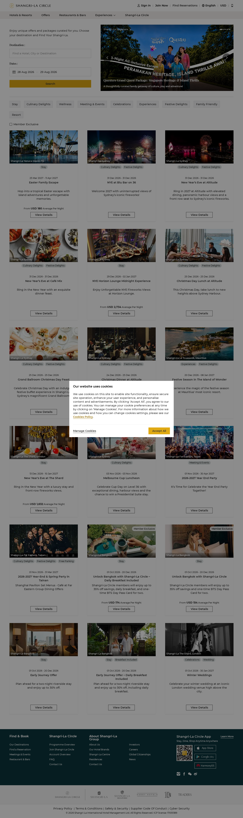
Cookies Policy (83, 417)
